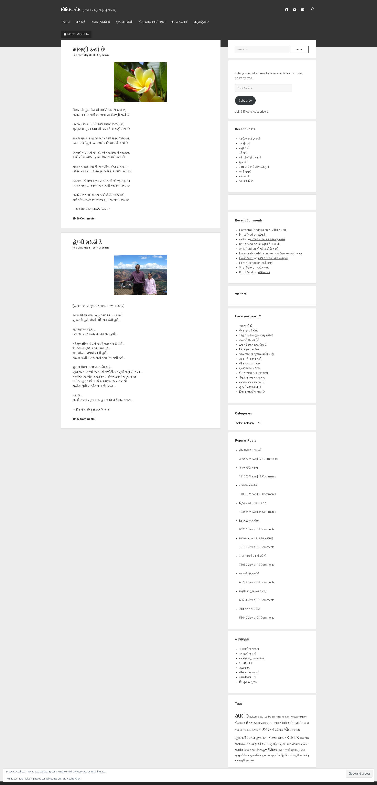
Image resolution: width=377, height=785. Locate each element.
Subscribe (245, 100)
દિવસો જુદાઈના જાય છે (252, 391)
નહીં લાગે (244, 148)
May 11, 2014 (91, 247)
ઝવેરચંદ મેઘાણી (249, 744)
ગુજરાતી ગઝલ (245, 738)
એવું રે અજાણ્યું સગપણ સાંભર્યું (256, 335)
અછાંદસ (294, 717)
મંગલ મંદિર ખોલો (248, 467)
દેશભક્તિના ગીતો (248, 485)
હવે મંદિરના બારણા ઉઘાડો (253, 344)
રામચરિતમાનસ (247, 677)
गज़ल (287, 716)
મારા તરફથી (284, 749)
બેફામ (247, 750)
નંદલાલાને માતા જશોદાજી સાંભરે (267, 239)
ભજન (253, 750)
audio (242, 715)
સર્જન (302, 755)
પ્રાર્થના (239, 749)
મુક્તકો (243, 162)
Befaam (253, 716)
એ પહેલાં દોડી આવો (250, 157)
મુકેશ (294, 750)
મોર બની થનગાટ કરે (250, 450)
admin (105, 55)
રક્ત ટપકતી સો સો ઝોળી (252, 555)
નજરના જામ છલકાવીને (252, 382)
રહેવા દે (243, 152)
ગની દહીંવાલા (276, 729)
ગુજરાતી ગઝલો (124, 22)
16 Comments (85, 218)
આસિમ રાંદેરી (294, 722)
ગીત (287, 729)
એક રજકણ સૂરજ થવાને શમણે (256, 354)
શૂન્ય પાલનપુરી (290, 755)
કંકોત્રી (238, 730)
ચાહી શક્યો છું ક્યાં (249, 138)
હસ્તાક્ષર (249, 760)
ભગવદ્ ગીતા (245, 663)
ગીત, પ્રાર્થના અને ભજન (152, 22)
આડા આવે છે (246, 181)
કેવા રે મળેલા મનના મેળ (252, 377)
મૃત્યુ (237, 755)
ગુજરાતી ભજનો (247, 653)
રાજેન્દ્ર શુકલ (260, 755)
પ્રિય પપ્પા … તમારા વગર (252, 503)
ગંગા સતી (246, 730)
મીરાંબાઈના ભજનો (249, 672)
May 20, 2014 (91, 55)
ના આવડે (244, 176)
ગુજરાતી (295, 729)
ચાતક (281, 738)
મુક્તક (301, 750)
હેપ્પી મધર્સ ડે (87, 242)
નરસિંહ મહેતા (271, 744)
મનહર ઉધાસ (267, 749)
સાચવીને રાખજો (277, 229)
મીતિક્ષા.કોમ (71, 9)
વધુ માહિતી (200, 22)
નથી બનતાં (245, 171)
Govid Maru (246, 258)
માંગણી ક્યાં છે (89, 49)
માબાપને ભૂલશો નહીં (250, 358)
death (261, 716)
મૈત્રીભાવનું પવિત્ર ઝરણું (252, 591)
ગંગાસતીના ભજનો (249, 648)
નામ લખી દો (246, 325)
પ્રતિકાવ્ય (304, 744)
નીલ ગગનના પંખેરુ (249, 363)
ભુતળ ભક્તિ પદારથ (249, 368)
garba (268, 716)
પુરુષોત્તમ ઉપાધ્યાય (290, 744)
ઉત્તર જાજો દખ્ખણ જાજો (253, 372)
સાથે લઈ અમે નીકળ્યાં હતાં (254, 166)
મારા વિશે (81, 22)
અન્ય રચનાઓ (179, 22)
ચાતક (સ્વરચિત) (101, 22)
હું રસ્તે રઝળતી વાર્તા (250, 387)
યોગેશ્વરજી (246, 755)
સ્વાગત (66, 22)
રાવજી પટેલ (274, 755)
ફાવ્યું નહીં (244, 143)
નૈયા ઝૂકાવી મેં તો (248, 330)
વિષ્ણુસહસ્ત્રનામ (248, 681)
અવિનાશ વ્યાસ (251, 722)
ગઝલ (254, 729)
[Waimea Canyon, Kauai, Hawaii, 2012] (140, 275)
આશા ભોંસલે (280, 722)
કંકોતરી (305, 723)
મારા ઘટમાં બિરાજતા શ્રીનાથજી (285, 253)
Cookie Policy (74, 778)
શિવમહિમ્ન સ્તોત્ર (249, 349)
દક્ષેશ (261, 744)
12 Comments (85, 419)
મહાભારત (244, 667)
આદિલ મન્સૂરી (266, 723)
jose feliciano (278, 717)
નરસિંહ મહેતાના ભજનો (252, 658)
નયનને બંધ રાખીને (249, 340)
